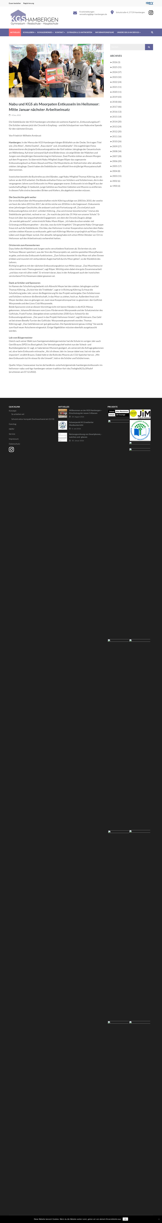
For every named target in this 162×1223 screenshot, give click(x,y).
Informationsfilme (104, 32)
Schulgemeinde (44, 32)
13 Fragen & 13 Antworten (79, 32)
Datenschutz (14, 444)
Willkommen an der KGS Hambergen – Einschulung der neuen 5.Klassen (85, 411)
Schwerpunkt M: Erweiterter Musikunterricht (81, 423)
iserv (149, 3)
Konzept (12, 410)
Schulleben (28, 32)
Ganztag (12, 424)
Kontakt (59, 32)
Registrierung (28, 3)
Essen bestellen (15, 3)
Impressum (14, 439)
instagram (151, 12)
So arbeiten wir (17, 414)
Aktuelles (15, 32)
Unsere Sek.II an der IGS (128, 32)
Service (12, 434)
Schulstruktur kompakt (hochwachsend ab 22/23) (32, 419)
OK (125, 1219)
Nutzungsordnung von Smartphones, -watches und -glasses (85, 435)
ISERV (11, 429)
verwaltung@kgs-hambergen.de (93, 14)
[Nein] (159, 1219)
